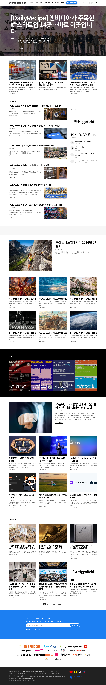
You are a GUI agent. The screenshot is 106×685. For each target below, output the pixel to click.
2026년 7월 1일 (12, 307)
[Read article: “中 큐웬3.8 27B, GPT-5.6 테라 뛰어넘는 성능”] (83, 446)
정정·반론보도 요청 (48, 671)
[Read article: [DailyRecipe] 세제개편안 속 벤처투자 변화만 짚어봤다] (55, 173)
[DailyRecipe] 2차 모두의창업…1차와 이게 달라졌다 (52, 83)
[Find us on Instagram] (86, 3)
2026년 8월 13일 (74, 93)
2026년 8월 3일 (59, 249)
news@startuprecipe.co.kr (26, 678)
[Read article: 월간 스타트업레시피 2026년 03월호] (22, 321)
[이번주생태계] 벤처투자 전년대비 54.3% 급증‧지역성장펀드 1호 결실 (22, 547)
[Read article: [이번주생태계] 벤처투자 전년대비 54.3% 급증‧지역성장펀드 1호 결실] (22, 533)
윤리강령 (41, 671)
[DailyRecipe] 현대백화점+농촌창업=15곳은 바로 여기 (30, 185)
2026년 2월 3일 (73, 341)
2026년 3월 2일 (43, 341)
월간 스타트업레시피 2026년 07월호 (75, 244)
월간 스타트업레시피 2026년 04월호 (83, 298)
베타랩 (62, 3)
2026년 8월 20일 (14, 390)
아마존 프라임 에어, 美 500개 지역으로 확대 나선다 (53, 496)
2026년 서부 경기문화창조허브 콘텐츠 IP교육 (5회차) (64, 386)
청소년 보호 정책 (34, 671)
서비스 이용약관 (26, 671)
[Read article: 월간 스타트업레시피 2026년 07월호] (30, 255)
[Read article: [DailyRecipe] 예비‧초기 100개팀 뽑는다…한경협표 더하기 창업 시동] (55, 114)
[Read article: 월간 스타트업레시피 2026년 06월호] (22, 286)
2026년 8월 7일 (12, 188)
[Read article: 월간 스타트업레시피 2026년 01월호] (83, 321)
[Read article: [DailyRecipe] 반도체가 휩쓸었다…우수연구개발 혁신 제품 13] (22, 70)
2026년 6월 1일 (43, 307)
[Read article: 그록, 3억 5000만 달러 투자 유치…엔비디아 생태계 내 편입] (83, 533)
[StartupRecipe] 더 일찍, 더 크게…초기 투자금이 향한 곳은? (32, 145)
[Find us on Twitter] (83, 3)
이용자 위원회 (57, 671)
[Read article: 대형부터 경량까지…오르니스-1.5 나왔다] (22, 482)
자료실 (57, 3)
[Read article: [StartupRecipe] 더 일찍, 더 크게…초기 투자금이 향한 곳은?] (55, 153)
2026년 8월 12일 (12, 108)
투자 (41, 3)
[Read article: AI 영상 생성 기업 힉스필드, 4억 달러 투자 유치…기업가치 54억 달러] (83, 121)
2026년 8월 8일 (12, 168)
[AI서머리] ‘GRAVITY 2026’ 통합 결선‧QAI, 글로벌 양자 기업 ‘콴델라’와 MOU (53, 586)
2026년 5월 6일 (73, 307)
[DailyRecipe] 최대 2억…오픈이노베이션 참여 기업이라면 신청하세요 (35, 204)
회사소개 (11, 671)
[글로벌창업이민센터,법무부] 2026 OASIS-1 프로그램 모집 (41, 386)
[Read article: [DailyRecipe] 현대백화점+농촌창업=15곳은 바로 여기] (55, 193)
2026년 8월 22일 (59, 411)
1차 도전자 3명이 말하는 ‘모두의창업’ (83, 142)
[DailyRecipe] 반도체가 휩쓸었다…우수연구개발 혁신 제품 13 (21, 83)
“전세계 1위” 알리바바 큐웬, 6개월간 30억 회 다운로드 (52, 459)
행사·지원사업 (49, 3)
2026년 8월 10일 (12, 148)
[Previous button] (10, 375)
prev (93, 51)
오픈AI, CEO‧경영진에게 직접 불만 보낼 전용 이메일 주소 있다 (75, 406)
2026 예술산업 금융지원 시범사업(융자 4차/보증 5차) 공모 (85, 386)
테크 (37, 3)
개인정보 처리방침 (18, 671)
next (99, 51)
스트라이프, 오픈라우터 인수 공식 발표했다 (83, 496)
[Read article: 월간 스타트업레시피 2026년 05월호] (53, 286)
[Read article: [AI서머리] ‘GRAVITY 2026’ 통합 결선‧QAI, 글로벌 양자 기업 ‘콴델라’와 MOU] (53, 572)
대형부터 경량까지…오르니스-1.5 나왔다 (21, 496)
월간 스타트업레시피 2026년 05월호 (53, 298)
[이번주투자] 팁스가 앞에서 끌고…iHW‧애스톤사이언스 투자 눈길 (86, 154)
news (11, 541)
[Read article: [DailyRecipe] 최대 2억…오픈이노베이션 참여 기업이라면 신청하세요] (55, 213)
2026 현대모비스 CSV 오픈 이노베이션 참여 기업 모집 (19, 386)
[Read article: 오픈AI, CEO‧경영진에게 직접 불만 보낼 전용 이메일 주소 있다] (30, 417)
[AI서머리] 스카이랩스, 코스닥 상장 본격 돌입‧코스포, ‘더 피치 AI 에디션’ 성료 (86, 161)
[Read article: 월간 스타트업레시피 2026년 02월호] (53, 321)
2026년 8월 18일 (37, 390)
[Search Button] (96, 3)
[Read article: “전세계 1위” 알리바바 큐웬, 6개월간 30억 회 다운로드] (53, 446)
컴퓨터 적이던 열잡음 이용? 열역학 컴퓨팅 (21, 459)
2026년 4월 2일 (12, 341)
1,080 (54, 604)
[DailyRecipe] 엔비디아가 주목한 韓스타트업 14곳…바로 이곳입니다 (52, 24)
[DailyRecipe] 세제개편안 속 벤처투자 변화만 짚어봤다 (30, 165)
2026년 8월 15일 (12, 93)
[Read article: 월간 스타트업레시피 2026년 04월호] (83, 286)
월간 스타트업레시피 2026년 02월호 (53, 332)
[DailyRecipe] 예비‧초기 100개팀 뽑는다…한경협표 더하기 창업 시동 (35, 105)
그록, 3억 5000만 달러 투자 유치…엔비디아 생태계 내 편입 (86, 147)
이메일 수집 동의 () (33, 629)
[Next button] (96, 375)
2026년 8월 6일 (12, 207)
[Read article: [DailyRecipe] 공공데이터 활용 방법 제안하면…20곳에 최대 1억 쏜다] (55, 133)
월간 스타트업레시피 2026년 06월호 (22, 298)
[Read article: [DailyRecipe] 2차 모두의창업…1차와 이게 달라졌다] (53, 70)
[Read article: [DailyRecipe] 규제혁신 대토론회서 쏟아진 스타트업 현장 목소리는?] (83, 70)
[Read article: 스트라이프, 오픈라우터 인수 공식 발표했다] (83, 482)
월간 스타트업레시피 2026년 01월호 (83, 332)
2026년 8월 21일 (12, 469)
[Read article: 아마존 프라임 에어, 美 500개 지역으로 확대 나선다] (53, 482)
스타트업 (31, 3)
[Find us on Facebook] (81, 3)
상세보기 (37, 629)
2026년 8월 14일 (43, 92)
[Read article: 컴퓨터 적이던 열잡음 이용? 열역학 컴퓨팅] (22, 446)
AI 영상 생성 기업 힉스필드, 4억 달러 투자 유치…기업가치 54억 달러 (80, 134)
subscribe (72, 3)
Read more (13, 118)
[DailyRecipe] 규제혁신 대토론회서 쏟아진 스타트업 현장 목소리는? (83, 83)
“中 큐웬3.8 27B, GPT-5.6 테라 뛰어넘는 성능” (83, 459)
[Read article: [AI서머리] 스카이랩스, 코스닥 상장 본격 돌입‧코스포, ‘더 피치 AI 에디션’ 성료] (22, 572)
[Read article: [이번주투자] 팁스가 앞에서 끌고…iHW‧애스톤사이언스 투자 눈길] (53, 533)
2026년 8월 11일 (12, 128)
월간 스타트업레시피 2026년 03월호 (22, 332)
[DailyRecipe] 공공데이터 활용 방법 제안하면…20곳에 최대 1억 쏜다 (35, 125)
